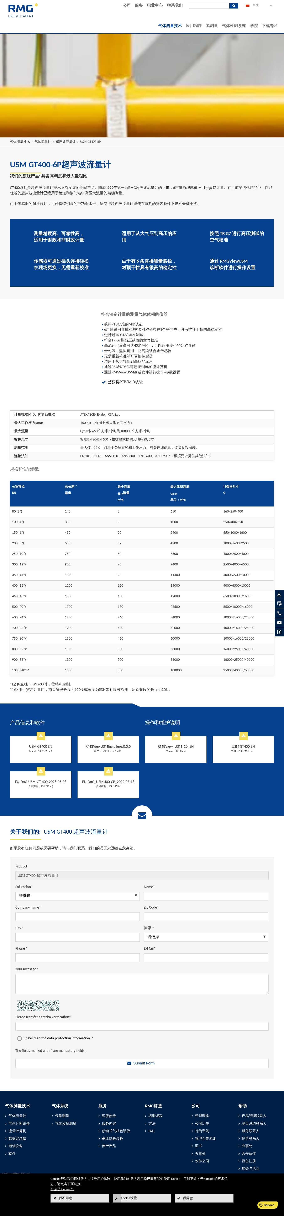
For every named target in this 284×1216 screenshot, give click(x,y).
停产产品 (109, 1146)
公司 (127, 6)
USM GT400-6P (90, 142)
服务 (139, 6)
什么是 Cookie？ (62, 1189)
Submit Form (144, 1063)
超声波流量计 (66, 142)
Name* (149, 887)
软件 (12, 1154)
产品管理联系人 (254, 1116)
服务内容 (109, 1123)
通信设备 (16, 1146)
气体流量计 (43, 142)
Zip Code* (151, 908)
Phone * (21, 949)
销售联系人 (250, 1138)
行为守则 (202, 1131)
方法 (152, 1123)
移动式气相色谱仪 (116, 1131)
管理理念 (202, 1116)
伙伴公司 (202, 1161)
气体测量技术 (170, 26)
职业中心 (155, 6)
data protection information (69, 1038)
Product (21, 867)
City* (19, 928)
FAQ (151, 1131)
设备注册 (249, 1161)
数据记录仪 (17, 1138)
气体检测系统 (234, 26)
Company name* (28, 908)
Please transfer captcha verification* (43, 1017)
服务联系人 (250, 1131)
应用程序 (194, 26)
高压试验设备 (112, 1138)
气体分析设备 (19, 1123)
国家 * (149, 928)
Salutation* (24, 887)
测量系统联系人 (254, 1123)
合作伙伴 (249, 1154)
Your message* (26, 969)
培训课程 (155, 1116)
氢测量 (212, 26)
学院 (254, 26)
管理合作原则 (205, 1138)
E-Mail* (150, 949)
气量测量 (62, 1116)
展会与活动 (250, 1169)
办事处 (200, 1154)
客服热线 (109, 1116)
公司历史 (202, 1123)
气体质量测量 (65, 1123)
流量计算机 (17, 1131)
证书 (198, 1146)
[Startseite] (23, 16)
